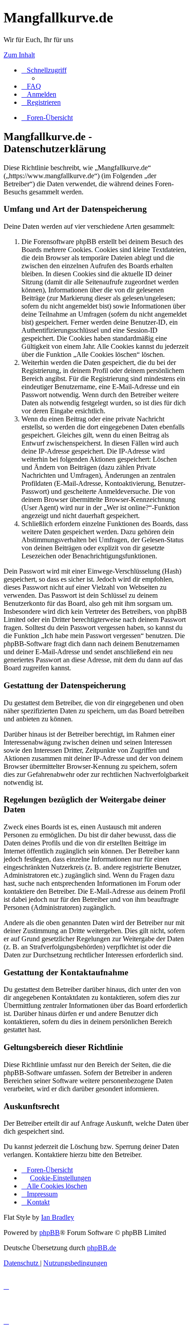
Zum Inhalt (19, 55)
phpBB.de (101, 1248)
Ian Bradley (57, 1217)
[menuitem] (31, 86)
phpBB (49, 1232)
